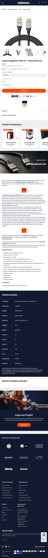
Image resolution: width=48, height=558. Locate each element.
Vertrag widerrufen (6, 492)
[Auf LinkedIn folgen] (9, 546)
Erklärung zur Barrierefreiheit (25, 500)
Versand (8, 65)
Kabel (19, 9)
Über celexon (5, 507)
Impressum (4, 519)
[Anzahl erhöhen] (10, 84)
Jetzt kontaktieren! (24, 424)
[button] (7, 52)
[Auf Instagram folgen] (3, 546)
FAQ (20, 487)
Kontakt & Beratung (23, 485)
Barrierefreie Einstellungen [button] (25, 497)
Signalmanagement (12, 9)
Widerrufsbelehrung (6, 490)
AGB (3, 517)
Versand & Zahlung (6, 485)
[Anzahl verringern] (4, 84)
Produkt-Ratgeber (23, 490)
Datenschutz (5, 514)
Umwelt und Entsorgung (7, 497)
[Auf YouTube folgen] (6, 546)
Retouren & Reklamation (7, 487)
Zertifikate (21, 492)
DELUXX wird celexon (7, 510)
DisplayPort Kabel (26, 9)
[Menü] (46, 533)
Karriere (4, 512)
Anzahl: (3, 82)
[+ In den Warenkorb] (17, 138)
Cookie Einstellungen (23, 495)
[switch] (44, 540)
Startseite (4, 9)
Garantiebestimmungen (7, 495)
